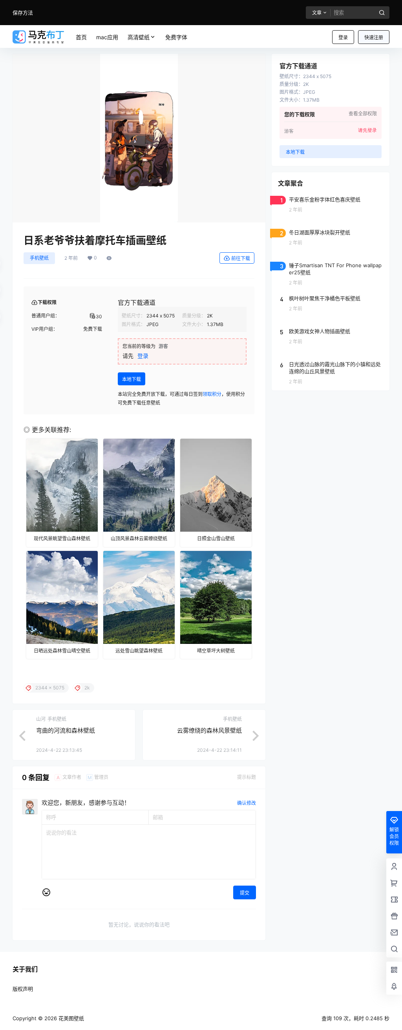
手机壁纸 (39, 258)
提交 (244, 893)
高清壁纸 (139, 37)
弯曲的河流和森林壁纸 (65, 730)
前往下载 (240, 258)
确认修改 (246, 803)
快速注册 (373, 37)
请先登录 (367, 130)
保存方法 (23, 12)
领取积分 (212, 394)
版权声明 (23, 989)
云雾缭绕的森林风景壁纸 (209, 730)
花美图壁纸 (70, 1018)
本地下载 (131, 379)
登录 (343, 37)
